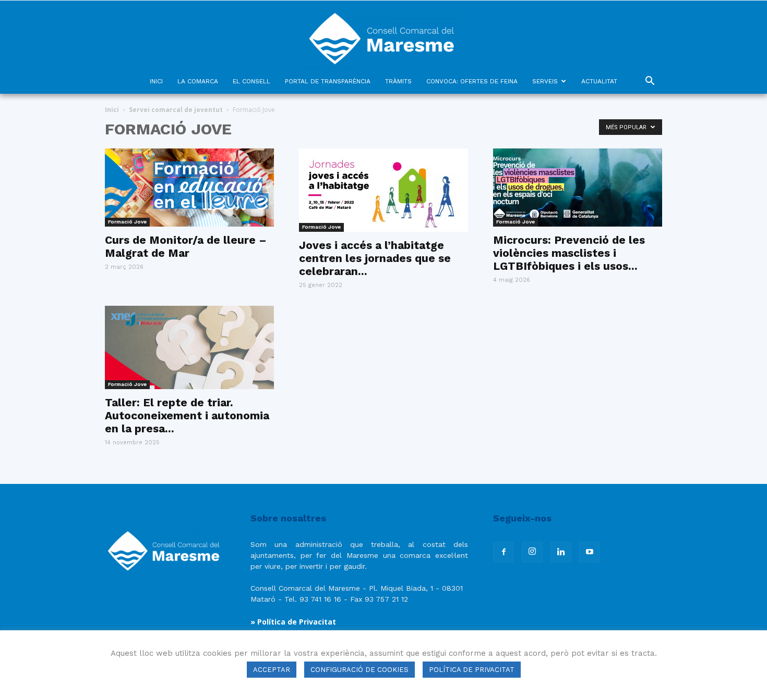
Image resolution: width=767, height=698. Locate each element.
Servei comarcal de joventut (176, 109)
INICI (156, 81)
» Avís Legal (273, 634)
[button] (649, 82)
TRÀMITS (398, 81)
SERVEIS (545, 81)
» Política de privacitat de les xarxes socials (333, 647)
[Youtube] (589, 552)
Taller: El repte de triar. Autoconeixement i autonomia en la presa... (187, 415)
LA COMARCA (197, 81)
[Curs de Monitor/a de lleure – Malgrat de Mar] (189, 187)
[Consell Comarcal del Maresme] (383, 35)
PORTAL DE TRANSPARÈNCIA (327, 81)
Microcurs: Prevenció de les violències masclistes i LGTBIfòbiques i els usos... (569, 252)
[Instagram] (532, 552)
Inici (112, 109)
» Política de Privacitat (293, 622)
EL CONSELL (251, 81)
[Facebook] (503, 552)
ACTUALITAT (599, 81)
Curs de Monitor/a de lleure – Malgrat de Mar (186, 246)
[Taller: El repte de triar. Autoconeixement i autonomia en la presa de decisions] (189, 347)
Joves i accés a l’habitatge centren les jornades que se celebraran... (375, 258)
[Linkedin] (560, 552)
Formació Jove (127, 222)
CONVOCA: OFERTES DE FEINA (472, 81)
